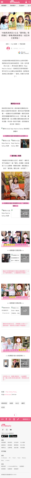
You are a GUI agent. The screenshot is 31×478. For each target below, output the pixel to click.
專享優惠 (22, 447)
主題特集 (10, 447)
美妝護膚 (3, 5)
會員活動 (16, 447)
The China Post (11, 392)
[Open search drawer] (29, 2)
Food (19, 457)
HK (9, 457)
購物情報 (16, 445)
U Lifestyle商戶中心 (13, 466)
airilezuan (7, 394)
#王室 (3, 407)
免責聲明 (22, 466)
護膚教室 (25, 419)
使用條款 (3, 469)
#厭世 (23, 403)
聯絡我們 (16, 469)
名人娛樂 (14, 44)
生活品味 (21, 5)
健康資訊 (3, 445)
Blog (2, 460)
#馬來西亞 (4, 403)
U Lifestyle (4, 457)
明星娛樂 (22, 44)
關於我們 (3, 466)
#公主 (17, 403)
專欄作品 (3, 447)
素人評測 (22, 445)
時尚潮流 (12, 5)
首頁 (7, 44)
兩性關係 (10, 445)
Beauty (24, 457)
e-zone (7, 460)
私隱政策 (10, 469)
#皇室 (11, 403)
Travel (14, 457)
